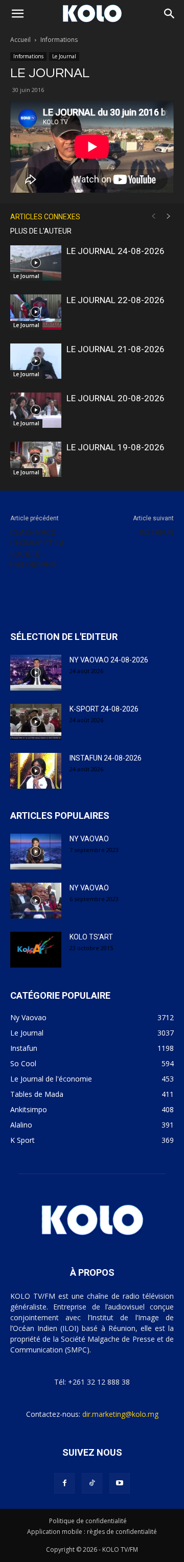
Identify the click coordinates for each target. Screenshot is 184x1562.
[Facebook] (64, 1483)
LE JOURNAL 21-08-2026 (115, 349)
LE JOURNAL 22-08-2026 (115, 300)
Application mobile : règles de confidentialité (92, 1531)
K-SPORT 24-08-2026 (104, 709)
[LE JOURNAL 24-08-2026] (35, 263)
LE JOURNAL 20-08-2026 (115, 398)
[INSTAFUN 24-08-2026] (35, 771)
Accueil (20, 39)
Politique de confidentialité (88, 1521)
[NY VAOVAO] (35, 851)
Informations (59, 39)
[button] (17, 14)
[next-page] (169, 216)
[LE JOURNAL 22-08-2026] (35, 312)
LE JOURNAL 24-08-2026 (115, 251)
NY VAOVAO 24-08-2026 (109, 660)
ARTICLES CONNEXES (45, 217)
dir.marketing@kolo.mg (120, 1414)
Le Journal (64, 56)
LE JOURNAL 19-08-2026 (115, 447)
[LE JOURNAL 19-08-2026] (35, 459)
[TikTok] (92, 1483)
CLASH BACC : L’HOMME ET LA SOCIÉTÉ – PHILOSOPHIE (37, 548)
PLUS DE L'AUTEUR (41, 231)
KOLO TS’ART (91, 937)
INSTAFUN (156, 532)
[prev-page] (153, 216)
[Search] (169, 14)
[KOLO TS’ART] (35, 950)
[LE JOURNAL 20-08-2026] (35, 410)
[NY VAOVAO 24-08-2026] (35, 673)
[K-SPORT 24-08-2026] (35, 722)
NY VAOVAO (89, 839)
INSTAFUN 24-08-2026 (106, 758)
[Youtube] (119, 1483)
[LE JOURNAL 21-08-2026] (35, 361)
